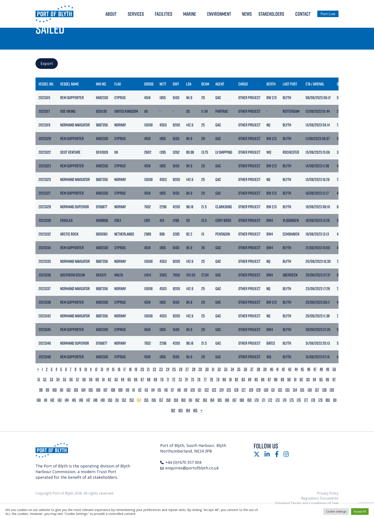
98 (41, 390)
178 (313, 400)
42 (283, 369)
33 (225, 369)
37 (251, 369)
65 (129, 379)
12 (96, 369)
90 (289, 379)
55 (64, 379)
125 (229, 390)
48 (321, 369)
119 (185, 390)
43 (289, 369)
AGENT (219, 84)
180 (328, 400)
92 (301, 379)
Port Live (328, 13)
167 (234, 400)
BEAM (205, 84)
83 (243, 379)
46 (308, 369)
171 (263, 400)
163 (205, 400)
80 (224, 379)
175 (292, 400)
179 (320, 400)
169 (249, 400)
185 (195, 410)
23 (161, 369)
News (247, 13)
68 (148, 379)
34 (232, 369)
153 (131, 400)
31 (213, 369)
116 (166, 390)
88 (275, 379)
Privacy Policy (328, 493)
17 (124, 369)
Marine (189, 13)
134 (295, 390)
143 (60, 400)
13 (102, 369)
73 (180, 379)
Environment (219, 13)
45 (302, 369)
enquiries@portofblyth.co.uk (192, 467)
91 (295, 379)
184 (188, 410)
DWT (176, 84)
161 (190, 400)
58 (84, 379)
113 (146, 390)
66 (135, 379)
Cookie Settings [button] (336, 511)
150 (110, 400)
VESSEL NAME (69, 84)
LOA (188, 84)
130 (266, 390)
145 (74, 400)
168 (242, 400)
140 (39, 400)
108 (113, 390)
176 (299, 400)
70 (161, 379)
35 (238, 369)
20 (142, 369)
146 (81, 400)
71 (168, 379)
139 (332, 390)
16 (119, 369)
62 (109, 379)
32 (219, 369)
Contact (303, 13)
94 (314, 379)
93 (308, 379)
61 (103, 379)
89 (282, 379)
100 (54, 390)
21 (148, 369)
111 (133, 390)
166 (227, 400)
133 (287, 390)
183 (180, 410)
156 (154, 400)
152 (124, 400)
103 (76, 390)
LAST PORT (290, 84)
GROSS (148, 84)
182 (173, 410)
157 (161, 400)
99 (47, 390)
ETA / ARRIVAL (315, 84)
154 (139, 400)
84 (249, 379)
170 (257, 400)
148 (95, 400)
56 (71, 379)
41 (277, 369)
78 (211, 379)
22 (154, 369)
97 (334, 379)
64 (122, 379)
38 (258, 369)
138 (324, 390)
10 (85, 369)
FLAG (117, 84)
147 (88, 400)
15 (113, 369)
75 (192, 379)
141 (45, 400)
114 (153, 390)
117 (172, 390)
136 (310, 390)
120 (192, 390)
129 (258, 390)
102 (68, 390)
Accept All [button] (360, 511)
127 (244, 390)
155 (146, 400)
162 (197, 400)
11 (91, 369)
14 (107, 369)
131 (273, 390)
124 (221, 390)
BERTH (271, 84)
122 (207, 390)
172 (270, 400)
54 (58, 379)
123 (214, 390)
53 (51, 379)
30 (207, 369)
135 (302, 390)
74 (186, 379)
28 (193, 369)
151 (117, 400)
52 (45, 379)
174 (284, 400)
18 (130, 369)
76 (198, 379)
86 (262, 379)
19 (136, 369)
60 (97, 379)
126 (236, 390)
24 (167, 369)
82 (236, 379)
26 (180, 369)
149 (103, 400)
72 (173, 379)
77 (205, 379)
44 (296, 369)
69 (155, 379)
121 (199, 390)
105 (91, 390)
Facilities (163, 13)
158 (168, 400)
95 (321, 379)
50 (334, 369)
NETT (163, 84)
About (111, 13)
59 (90, 379)
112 (140, 390)
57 (77, 379)
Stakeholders (271, 13)
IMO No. (101, 84)
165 (220, 400)
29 (200, 369)
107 (105, 390)
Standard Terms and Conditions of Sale (307, 503)
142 (52, 400)
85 (256, 379)
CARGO (243, 84)
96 (327, 379)
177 (306, 400)
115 (159, 390)
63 (116, 379)
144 (67, 400)
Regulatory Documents (320, 498)
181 (335, 400)
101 (61, 390)
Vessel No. (46, 84)
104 (83, 390)
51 (38, 379)
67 (142, 379)
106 (98, 390)
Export (46, 63)
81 (230, 379)
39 (265, 369)
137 (317, 390)
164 (212, 400)
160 (183, 400)
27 (187, 369)
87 (269, 379)
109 (120, 390)
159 (176, 400)
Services (136, 13)
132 (280, 390)
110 (127, 390)
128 (251, 390)
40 (271, 369)
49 (327, 369)
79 (217, 379)
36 (245, 369)
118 (179, 390)
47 (314, 369)
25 (174, 369)
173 (278, 400)
